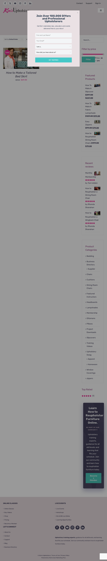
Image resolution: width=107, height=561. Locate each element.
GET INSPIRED (53, 60)
